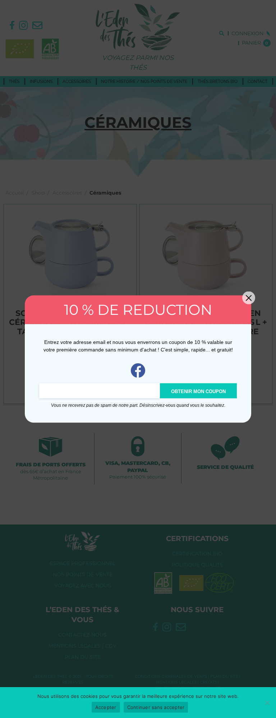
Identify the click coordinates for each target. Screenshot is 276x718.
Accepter (105, 707)
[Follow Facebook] (138, 370)
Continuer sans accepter (156, 707)
